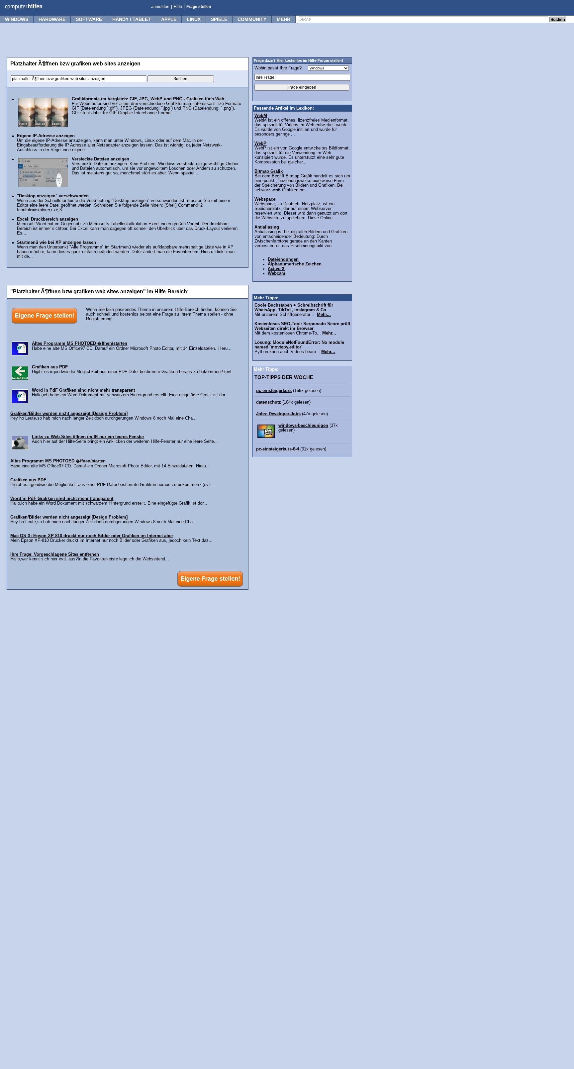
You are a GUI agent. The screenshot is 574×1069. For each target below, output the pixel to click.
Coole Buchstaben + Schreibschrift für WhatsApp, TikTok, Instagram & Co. (293, 307)
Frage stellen (198, 6)
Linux (194, 19)
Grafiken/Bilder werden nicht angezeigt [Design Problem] (69, 413)
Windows (16, 19)
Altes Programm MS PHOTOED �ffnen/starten (79, 343)
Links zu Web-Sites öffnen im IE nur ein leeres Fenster (88, 437)
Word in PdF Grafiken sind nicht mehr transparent (83, 390)
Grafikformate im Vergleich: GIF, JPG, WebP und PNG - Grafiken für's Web (148, 99)
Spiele (219, 19)
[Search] (557, 20)
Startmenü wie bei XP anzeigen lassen (56, 242)
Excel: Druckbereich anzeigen (47, 219)
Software (89, 19)
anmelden (160, 6)
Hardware (52, 19)
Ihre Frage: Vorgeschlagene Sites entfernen (54, 554)
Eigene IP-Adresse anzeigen (46, 136)
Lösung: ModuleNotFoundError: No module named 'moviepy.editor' (299, 344)
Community (252, 19)
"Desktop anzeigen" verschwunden (53, 196)
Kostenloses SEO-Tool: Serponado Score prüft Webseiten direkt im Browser (302, 326)
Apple (168, 19)
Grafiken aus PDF (50, 367)
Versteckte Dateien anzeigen (100, 159)
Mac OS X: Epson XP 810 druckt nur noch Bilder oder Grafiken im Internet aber (91, 536)
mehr (283, 19)
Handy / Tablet (131, 19)
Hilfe (178, 6)
